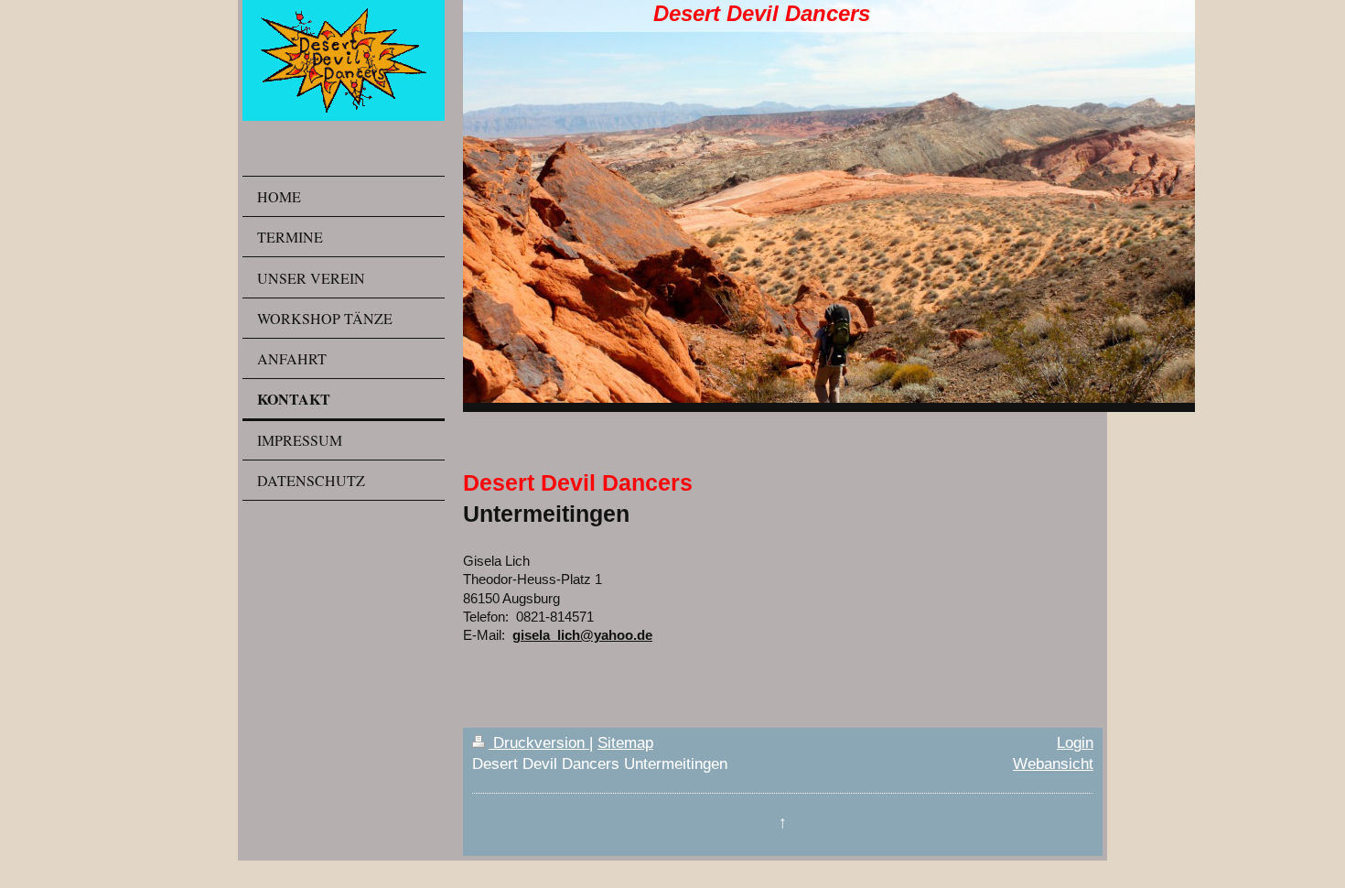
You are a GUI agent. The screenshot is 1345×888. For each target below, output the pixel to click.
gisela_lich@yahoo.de (582, 635)
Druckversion (539, 742)
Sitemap (625, 742)
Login (1075, 742)
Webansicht (1053, 763)
